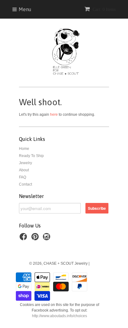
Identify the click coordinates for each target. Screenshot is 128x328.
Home (24, 148)
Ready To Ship (31, 156)
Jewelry (25, 163)
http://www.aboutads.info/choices (59, 316)
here (54, 114)
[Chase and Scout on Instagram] (47, 238)
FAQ (22, 177)
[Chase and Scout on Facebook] (24, 238)
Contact (25, 184)
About (24, 170)
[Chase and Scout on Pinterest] (36, 238)
